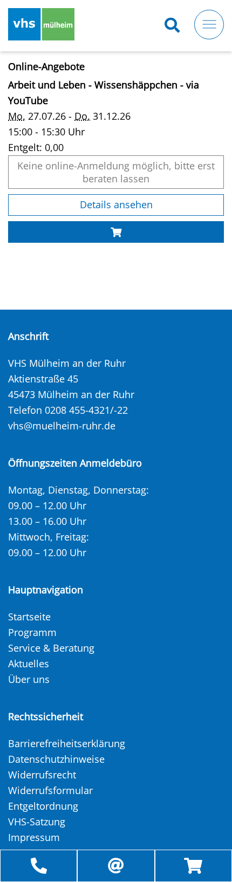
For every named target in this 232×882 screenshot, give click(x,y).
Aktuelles (28, 663)
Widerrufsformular (50, 790)
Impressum (34, 837)
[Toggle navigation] (209, 24)
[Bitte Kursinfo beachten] (116, 232)
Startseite (29, 616)
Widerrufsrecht (42, 774)
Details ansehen (116, 204)
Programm (32, 632)
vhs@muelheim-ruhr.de (61, 425)
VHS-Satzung (36, 821)
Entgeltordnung (43, 805)
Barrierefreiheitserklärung (66, 743)
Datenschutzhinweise (56, 759)
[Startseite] (41, 24)
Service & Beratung (51, 647)
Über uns (29, 679)
